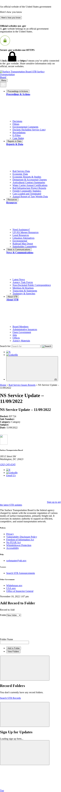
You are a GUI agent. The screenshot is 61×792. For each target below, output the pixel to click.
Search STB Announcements (20, 573)
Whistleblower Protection (18, 545)
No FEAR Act (13, 542)
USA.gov (11, 588)
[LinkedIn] (12, 354)
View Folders (13, 651)
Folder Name (6, 639)
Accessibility (12, 548)
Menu (3, 80)
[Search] (46, 346)
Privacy (10, 534)
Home (3, 385)
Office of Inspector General (19, 591)
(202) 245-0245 (7, 464)
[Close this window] (24, 668)
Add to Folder (14, 648)
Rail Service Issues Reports (22, 385)
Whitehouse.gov (14, 585)
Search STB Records (10, 698)
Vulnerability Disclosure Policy (21, 536)
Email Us (11, 475)
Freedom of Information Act (20, 539)
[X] (8, 352)
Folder (3, 615)
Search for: (5, 346)
